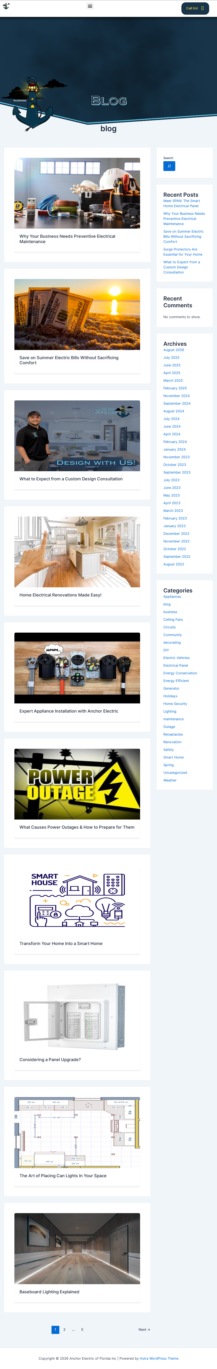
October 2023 (174, 464)
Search (168, 158)
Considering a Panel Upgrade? (50, 1059)
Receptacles (173, 734)
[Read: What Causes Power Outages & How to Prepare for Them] (77, 784)
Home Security (175, 704)
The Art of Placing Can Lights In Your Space (63, 1175)
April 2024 (171, 434)
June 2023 (172, 487)
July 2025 (171, 357)
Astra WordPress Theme (159, 1358)
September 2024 (177, 403)
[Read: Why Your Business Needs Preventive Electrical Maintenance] (77, 193)
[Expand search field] (169, 166)
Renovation (172, 742)
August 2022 (173, 564)
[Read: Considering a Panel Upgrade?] (77, 1016)
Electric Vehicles (176, 658)
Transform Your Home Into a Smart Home (61, 943)
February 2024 (175, 442)
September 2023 (177, 472)
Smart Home (173, 757)
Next (144, 1329)
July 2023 (171, 480)
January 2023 (174, 526)
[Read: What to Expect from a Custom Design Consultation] (77, 435)
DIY (166, 650)
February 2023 (175, 518)
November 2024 (176, 396)
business (170, 612)
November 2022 (176, 541)
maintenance (173, 719)
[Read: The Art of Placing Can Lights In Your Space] (77, 1132)
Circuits (169, 627)
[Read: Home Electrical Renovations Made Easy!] (77, 552)
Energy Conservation (180, 673)
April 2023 (171, 503)
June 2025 (172, 365)
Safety (168, 749)
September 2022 (177, 556)
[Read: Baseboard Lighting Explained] (77, 1248)
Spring (168, 765)
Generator (171, 688)
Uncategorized (175, 772)
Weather (170, 780)
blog (167, 604)
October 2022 (174, 549)
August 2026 (173, 350)
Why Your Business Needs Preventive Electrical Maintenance (184, 218)
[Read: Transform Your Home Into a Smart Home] (77, 900)
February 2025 (175, 388)
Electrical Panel (175, 665)
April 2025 (171, 373)
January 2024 (174, 449)
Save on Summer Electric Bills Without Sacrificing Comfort (183, 236)
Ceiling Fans (173, 619)
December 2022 (176, 533)
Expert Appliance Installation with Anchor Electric (68, 711)
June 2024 (172, 426)
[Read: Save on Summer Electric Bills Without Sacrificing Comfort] (77, 314)
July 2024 (171, 419)
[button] (89, 5)
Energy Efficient (176, 681)
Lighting (169, 711)
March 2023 (173, 510)
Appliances (172, 596)
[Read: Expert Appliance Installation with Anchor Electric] (77, 668)
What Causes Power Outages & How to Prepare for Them (77, 827)
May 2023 (171, 495)
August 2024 (173, 411)
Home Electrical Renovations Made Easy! (60, 595)
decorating (172, 642)
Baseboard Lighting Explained (49, 1291)
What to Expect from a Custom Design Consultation (71, 478)
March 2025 (173, 380)
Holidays (170, 696)
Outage (169, 726)
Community (172, 635)
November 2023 (176, 457)
